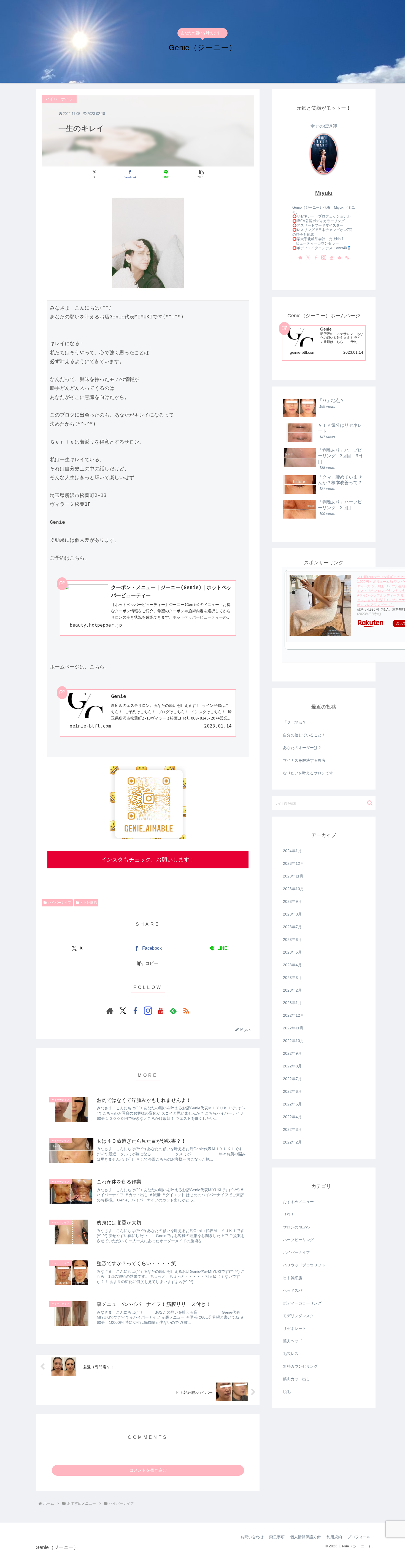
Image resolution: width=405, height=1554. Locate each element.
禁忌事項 (277, 1537)
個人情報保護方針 (305, 1537)
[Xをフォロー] (122, 1010)
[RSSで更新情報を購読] (185, 1010)
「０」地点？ (294, 722)
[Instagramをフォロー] (147, 1010)
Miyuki (324, 193)
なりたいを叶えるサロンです (308, 773)
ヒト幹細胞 (88, 903)
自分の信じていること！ (304, 735)
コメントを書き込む (148, 1470)
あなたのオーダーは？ (302, 747)
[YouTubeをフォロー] (160, 1010)
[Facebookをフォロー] (135, 1010)
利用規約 (334, 1537)
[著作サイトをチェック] (109, 1010)
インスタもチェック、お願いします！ (148, 860)
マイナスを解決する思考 (304, 760)
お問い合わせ (252, 1537)
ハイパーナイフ (59, 903)
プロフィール (359, 1537)
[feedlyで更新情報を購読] (173, 1010)
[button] (201, 174)
